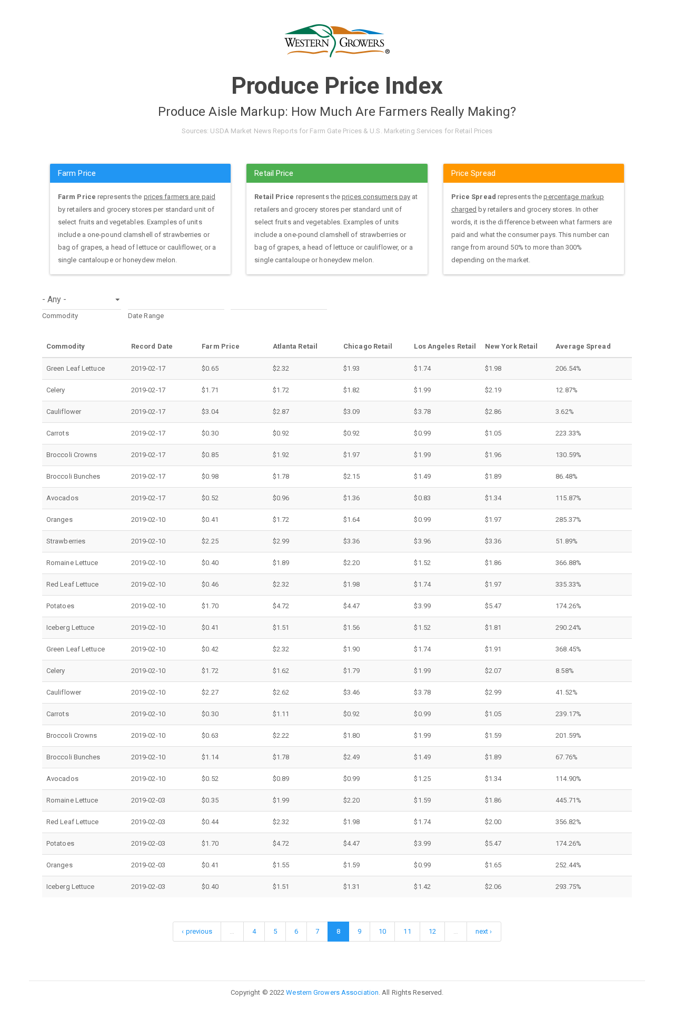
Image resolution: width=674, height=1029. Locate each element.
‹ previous (197, 931)
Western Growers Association (332, 992)
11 (407, 931)
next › (483, 931)
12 (432, 931)
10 (382, 931)
